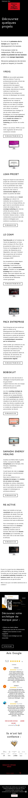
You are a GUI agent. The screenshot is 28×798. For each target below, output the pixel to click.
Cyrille (16, 701)
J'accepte (14, 795)
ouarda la (16, 685)
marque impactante (17, 57)
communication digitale (10, 191)
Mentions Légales (10, 773)
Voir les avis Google (11, 721)
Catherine (16, 667)
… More (17, 681)
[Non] (26, 792)
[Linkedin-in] (20, 773)
